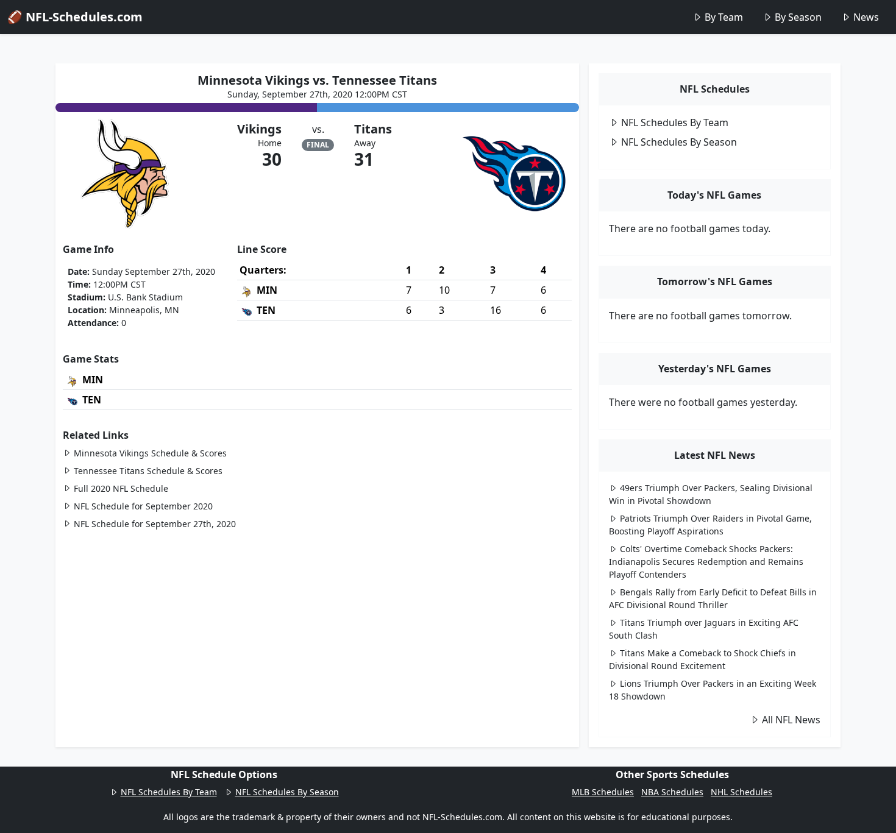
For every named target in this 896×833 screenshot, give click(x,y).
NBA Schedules (672, 792)
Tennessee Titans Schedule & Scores (148, 471)
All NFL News (791, 719)
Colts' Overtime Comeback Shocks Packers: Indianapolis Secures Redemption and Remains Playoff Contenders (706, 561)
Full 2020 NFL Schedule (121, 488)
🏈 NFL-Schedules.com (75, 17)
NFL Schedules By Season (679, 142)
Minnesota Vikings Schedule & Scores (150, 453)
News (866, 17)
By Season (798, 17)
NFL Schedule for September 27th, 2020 (155, 524)
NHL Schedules (741, 792)
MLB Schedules (603, 792)
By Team (724, 17)
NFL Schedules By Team (674, 122)
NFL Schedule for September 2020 (143, 506)
